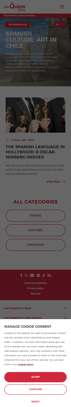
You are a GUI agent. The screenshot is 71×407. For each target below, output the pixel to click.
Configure (35, 389)
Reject (35, 402)
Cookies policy (25, 364)
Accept (35, 377)
